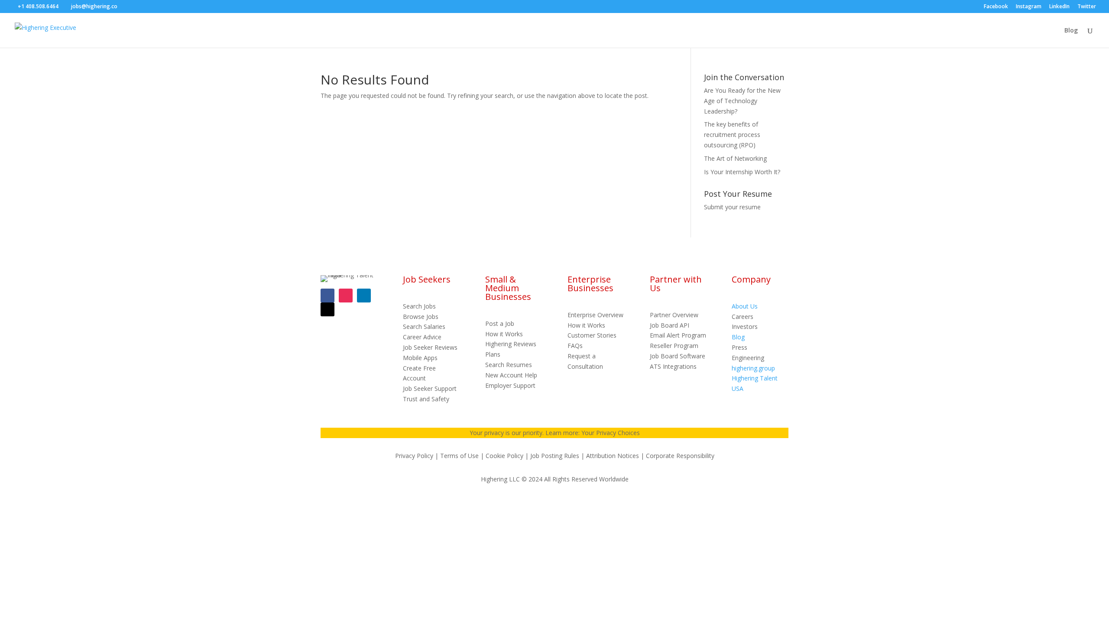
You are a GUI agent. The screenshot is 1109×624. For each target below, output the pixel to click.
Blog (1071, 30)
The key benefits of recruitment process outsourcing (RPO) (732, 134)
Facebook (996, 7)
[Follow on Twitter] (327, 309)
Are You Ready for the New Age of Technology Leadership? (742, 100)
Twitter (1086, 7)
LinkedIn (1059, 7)
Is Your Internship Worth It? (742, 172)
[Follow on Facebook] (327, 295)
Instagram (1028, 7)
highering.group (753, 368)
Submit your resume (732, 207)
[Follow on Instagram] (346, 295)
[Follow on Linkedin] (364, 295)
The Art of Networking (735, 158)
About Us (745, 306)
